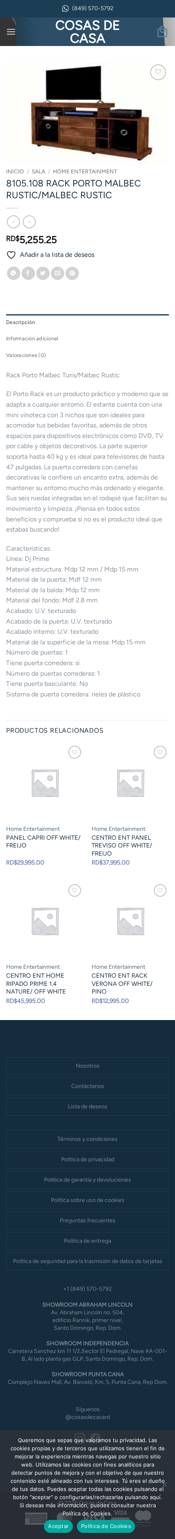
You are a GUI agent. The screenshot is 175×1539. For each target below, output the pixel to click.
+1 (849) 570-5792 (87, 1288)
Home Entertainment (85, 171)
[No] (164, 1486)
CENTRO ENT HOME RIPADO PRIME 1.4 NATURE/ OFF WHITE (36, 983)
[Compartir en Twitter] (43, 273)
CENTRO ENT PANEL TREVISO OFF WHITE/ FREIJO (122, 845)
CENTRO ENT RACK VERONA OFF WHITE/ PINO (122, 983)
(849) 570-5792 (93, 8)
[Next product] (13, 221)
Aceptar (58, 1526)
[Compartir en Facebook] (28, 273)
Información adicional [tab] (32, 338)
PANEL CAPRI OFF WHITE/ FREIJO (43, 841)
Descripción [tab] (20, 322)
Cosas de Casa (87, 32)
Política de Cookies (106, 1526)
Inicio (15, 171)
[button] (11, 32)
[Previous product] (29, 221)
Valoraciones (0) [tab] (26, 355)
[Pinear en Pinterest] (72, 273)
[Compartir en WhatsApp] (13, 273)
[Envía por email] (57, 273)
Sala (38, 171)
